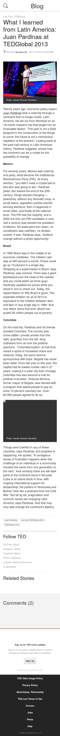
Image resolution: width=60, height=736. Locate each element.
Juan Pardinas (12, 113)
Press (30, 719)
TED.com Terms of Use (30, 698)
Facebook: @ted (11, 553)
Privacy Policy (30, 685)
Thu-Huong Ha (21, 51)
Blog (30, 5)
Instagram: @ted (11, 548)
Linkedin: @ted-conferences (17, 562)
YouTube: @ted (11, 544)
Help (30, 726)
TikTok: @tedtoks (12, 557)
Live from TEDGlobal (14, 16)
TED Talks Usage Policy (30, 678)
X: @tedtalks (9, 566)
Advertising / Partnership (30, 692)
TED (30, 636)
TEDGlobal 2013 (12, 524)
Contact (30, 705)
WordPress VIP (36, 670)
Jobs (30, 712)
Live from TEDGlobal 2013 (32, 520)
